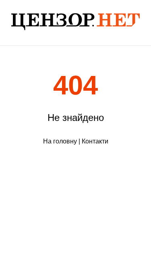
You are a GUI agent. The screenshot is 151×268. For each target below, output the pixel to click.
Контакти (95, 141)
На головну (60, 141)
